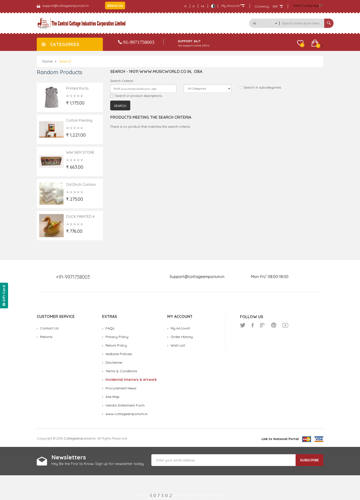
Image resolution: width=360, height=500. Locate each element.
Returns (46, 337)
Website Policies (119, 354)
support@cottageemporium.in (65, 6)
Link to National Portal (280, 439)
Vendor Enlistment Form (125, 405)
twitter (242, 325)
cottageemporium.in (80, 438)
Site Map (113, 397)
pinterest (273, 325)
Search (65, 61)
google (262, 325)
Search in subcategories (262, 87)
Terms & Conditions (121, 371)
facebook (253, 325)
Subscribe (309, 460)
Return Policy (116, 345)
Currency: (262, 6)
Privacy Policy (117, 337)
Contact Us (49, 328)
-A (184, 6)
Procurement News (121, 388)
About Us (115, 5)
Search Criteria (121, 81)
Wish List (178, 345)
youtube (285, 325)
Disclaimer (114, 362)
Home (47, 61)
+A (202, 6)
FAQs (110, 328)
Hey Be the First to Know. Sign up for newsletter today (97, 463)
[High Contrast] (213, 6)
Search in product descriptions (138, 96)
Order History (182, 337)
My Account (180, 328)
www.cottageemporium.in (126, 414)
